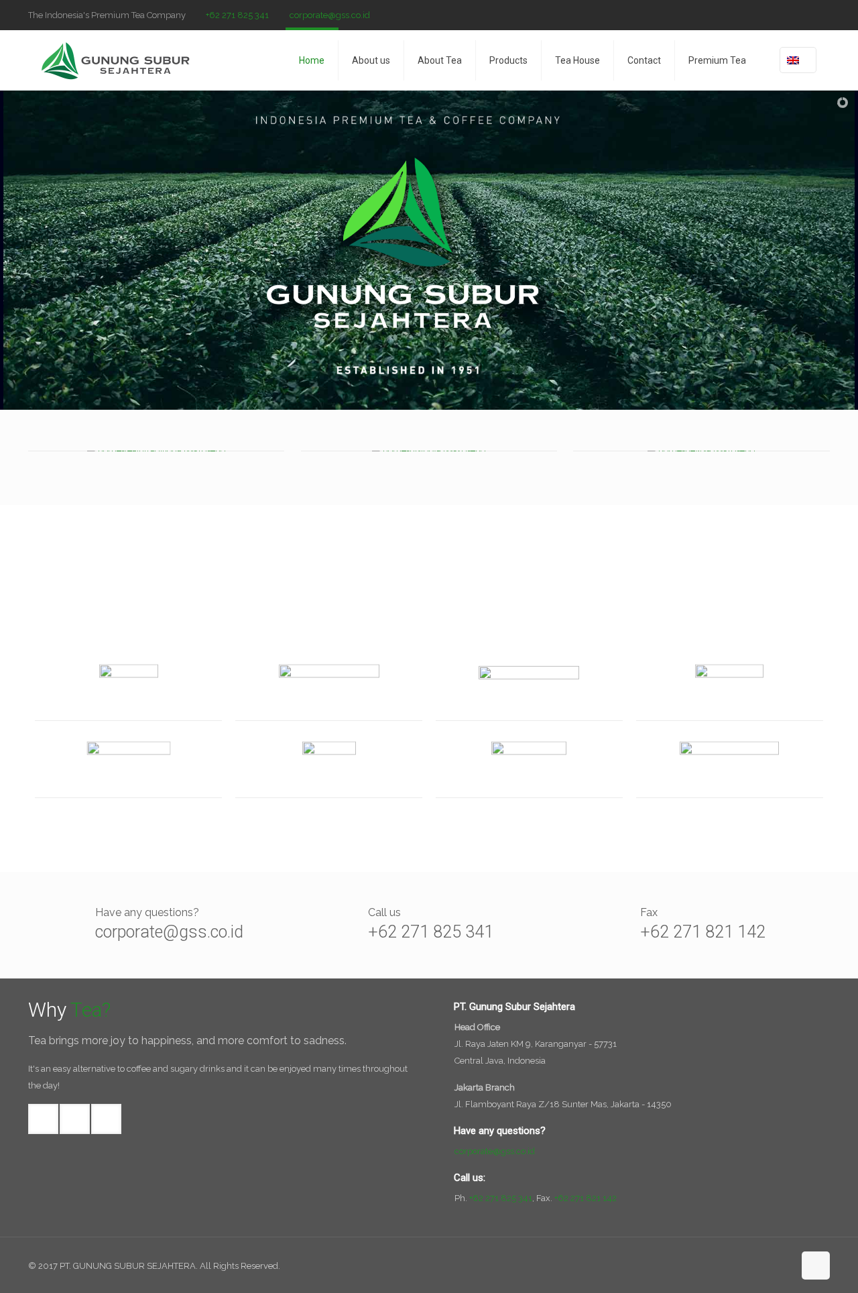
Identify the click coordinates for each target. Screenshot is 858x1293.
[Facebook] (787, 15)
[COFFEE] (529, 689)
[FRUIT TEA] (128, 766)
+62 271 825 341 (237, 15)
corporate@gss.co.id (330, 15)
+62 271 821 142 (702, 932)
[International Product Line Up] (128, 689)
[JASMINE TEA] (729, 766)
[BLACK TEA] (529, 766)
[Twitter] (805, 15)
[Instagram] (823, 15)
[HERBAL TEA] (328, 689)
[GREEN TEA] (328, 766)
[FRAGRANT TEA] (729, 689)
